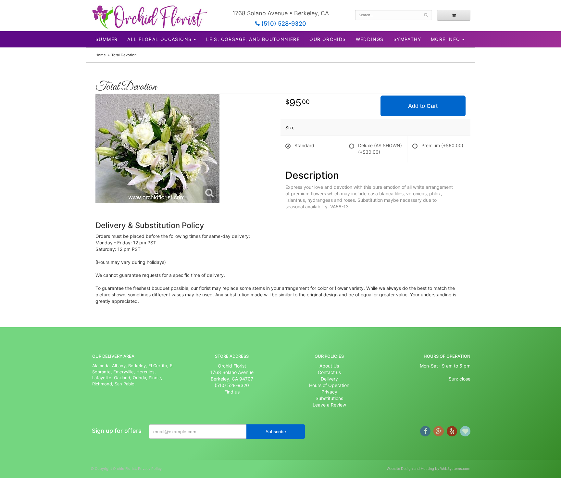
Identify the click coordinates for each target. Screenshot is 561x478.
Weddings (370, 39)
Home (100, 55)
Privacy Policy (150, 468)
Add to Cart (423, 106)
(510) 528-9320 (283, 23)
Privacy (329, 391)
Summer (106, 39)
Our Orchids (327, 39)
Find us (232, 391)
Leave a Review (329, 404)
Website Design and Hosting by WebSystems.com (428, 468)
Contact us (329, 372)
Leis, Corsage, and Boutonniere (253, 39)
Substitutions (329, 398)
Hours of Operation (329, 385)
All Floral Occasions (159, 39)
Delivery (329, 378)
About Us (329, 365)
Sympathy (407, 39)
